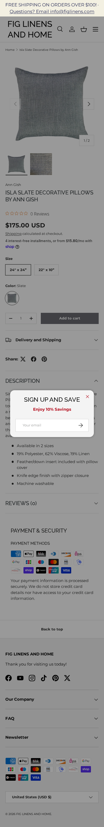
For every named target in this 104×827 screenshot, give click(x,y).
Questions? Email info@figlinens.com (52, 11)
